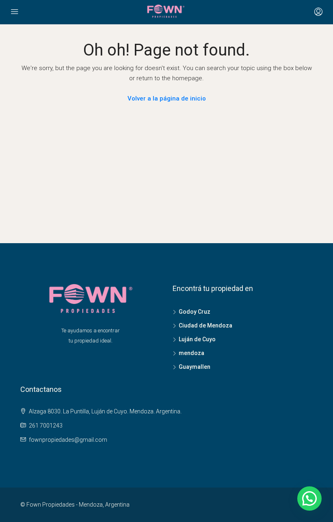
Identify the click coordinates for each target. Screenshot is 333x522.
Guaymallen (194, 367)
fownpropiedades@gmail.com (68, 439)
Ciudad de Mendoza (205, 325)
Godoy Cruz (194, 311)
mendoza (191, 353)
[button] (309, 498)
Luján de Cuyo (197, 339)
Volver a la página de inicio (167, 98)
